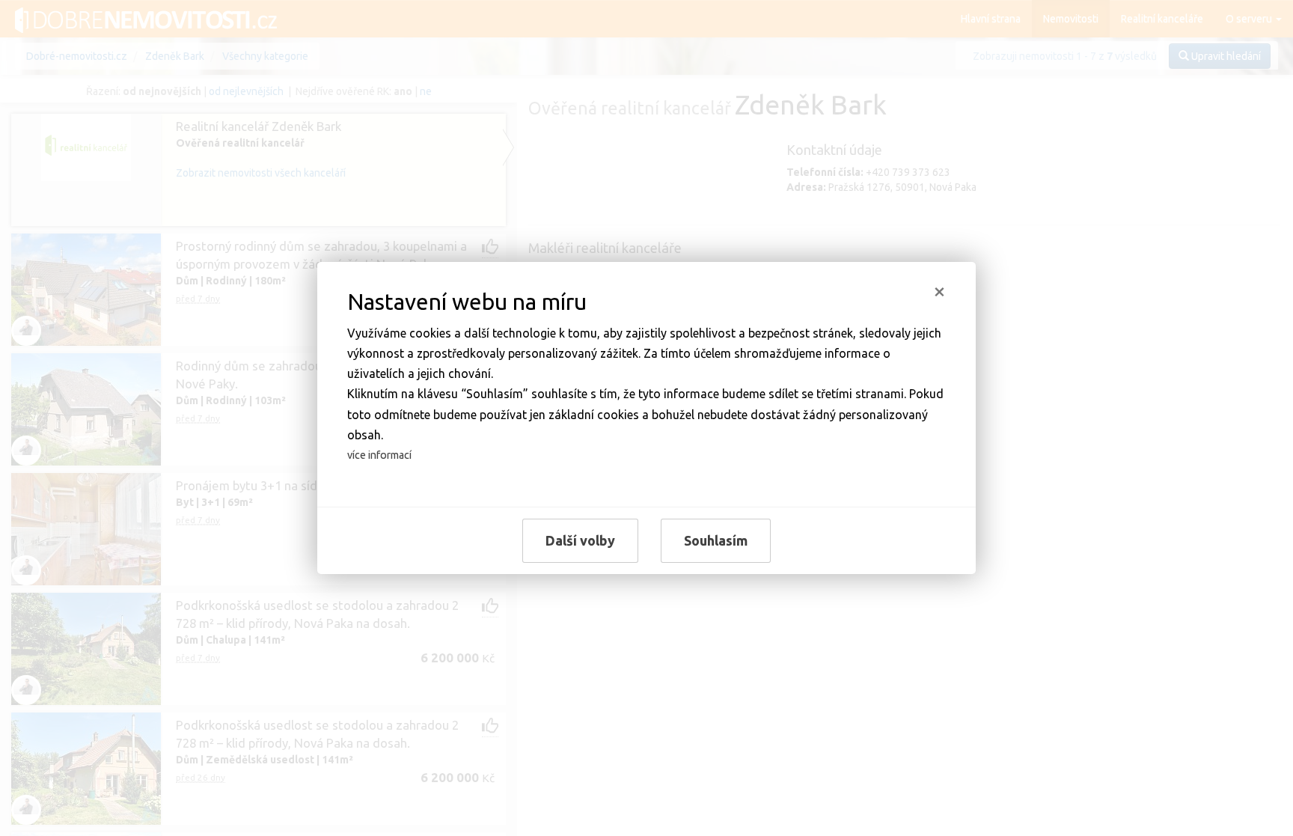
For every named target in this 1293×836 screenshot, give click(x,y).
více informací (379, 455)
